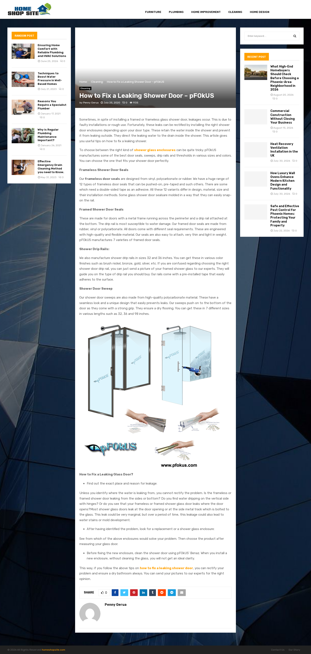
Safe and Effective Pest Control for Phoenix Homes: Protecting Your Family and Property (284, 215)
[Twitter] (286, 9)
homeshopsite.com (53, 649)
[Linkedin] (295, 9)
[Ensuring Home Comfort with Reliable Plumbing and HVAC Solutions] (23, 51)
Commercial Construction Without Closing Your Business (282, 116)
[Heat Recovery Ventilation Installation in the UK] (255, 149)
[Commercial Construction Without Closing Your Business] (255, 116)
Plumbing (176, 12)
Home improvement (206, 12)
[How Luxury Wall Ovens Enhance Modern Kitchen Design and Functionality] (255, 179)
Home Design (259, 12)
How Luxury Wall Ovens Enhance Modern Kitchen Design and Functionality (282, 180)
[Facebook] (281, 9)
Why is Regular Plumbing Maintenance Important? (48, 135)
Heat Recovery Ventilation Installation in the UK (284, 149)
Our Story (294, 649)
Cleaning (235, 12)
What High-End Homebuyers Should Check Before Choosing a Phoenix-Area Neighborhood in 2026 (284, 78)
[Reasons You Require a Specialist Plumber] (23, 107)
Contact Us (278, 649)
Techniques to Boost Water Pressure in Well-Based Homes (50, 79)
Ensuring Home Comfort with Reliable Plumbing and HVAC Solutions (52, 51)
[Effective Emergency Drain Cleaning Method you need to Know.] (23, 167)
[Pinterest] (291, 9)
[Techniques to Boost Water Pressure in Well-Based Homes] (23, 79)
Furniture (153, 12)
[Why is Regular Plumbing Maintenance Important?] (23, 135)
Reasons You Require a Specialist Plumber (52, 105)
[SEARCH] (294, 36)
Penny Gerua (91, 102)
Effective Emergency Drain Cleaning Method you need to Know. (51, 167)
